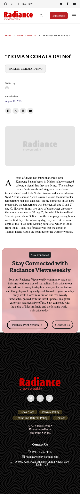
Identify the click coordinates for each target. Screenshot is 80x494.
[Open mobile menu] (74, 15)
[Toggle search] (41, 16)
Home (8, 35)
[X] (16, 111)
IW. (49, 432)
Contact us (62, 324)
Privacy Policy (50, 412)
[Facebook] (8, 111)
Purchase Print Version (25, 325)
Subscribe (59, 16)
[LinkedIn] (23, 111)
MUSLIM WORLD (26, 35)
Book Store (27, 412)
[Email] (30, 111)
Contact (60, 418)
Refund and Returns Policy (31, 418)
